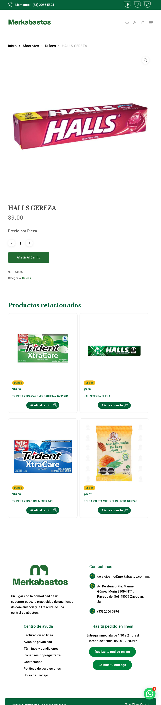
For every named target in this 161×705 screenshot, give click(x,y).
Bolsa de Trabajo (36, 675)
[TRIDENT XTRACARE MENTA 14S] (42, 459)
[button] (151, 23)
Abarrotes (31, 46)
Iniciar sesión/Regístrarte (42, 655)
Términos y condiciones (41, 648)
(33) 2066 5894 (108, 611)
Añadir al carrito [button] (40, 405)
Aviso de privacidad (38, 642)
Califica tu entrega (112, 665)
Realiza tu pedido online (112, 652)
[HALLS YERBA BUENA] (114, 354)
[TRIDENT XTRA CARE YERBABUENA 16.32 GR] (42, 354)
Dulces (50, 46)
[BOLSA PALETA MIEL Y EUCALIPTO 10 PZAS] (114, 459)
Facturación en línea (38, 635)
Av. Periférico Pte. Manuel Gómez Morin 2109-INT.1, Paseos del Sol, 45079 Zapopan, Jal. (120, 594)
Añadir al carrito (28, 257)
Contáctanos (33, 662)
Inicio (12, 46)
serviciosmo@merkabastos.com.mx (120, 576)
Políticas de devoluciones (42, 668)
